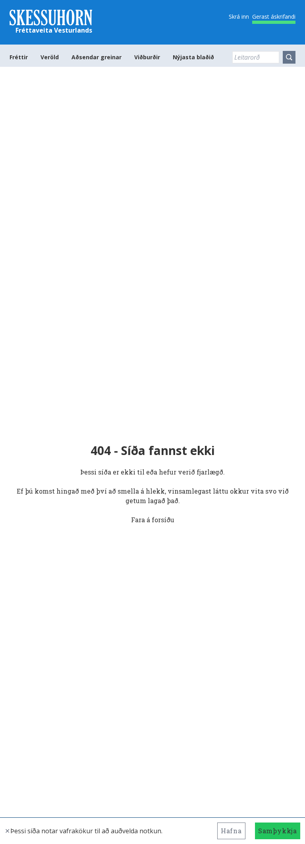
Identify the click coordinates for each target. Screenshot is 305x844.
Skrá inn (239, 16)
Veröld (50, 57)
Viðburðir (147, 57)
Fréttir (19, 57)
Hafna (231, 830)
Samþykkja (277, 830)
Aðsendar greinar (96, 57)
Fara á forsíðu (152, 519)
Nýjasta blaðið (193, 57)
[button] (289, 57)
